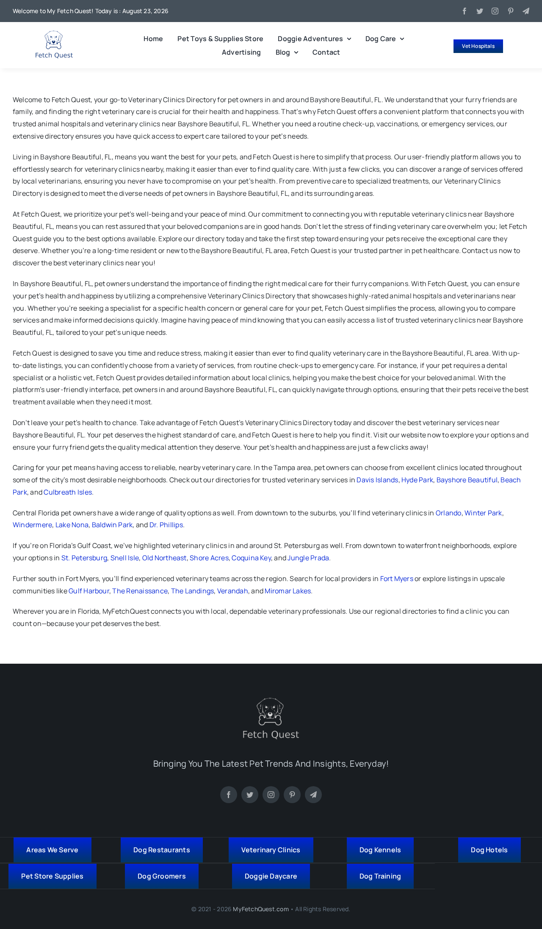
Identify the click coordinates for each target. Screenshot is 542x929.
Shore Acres (209, 557)
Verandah (232, 590)
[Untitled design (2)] (54, 34)
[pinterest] (510, 11)
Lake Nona (71, 524)
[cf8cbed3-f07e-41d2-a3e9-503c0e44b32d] (271, 701)
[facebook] (464, 11)
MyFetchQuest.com (260, 909)
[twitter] (479, 11)
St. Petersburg (84, 557)
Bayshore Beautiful (467, 479)
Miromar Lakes (288, 590)
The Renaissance (140, 590)
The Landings (192, 590)
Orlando (449, 512)
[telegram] (526, 11)
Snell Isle (125, 557)
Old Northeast (164, 557)
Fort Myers (396, 578)
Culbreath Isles (68, 492)
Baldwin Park (112, 524)
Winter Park (483, 512)
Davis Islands (377, 479)
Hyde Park (417, 479)
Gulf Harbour (89, 590)
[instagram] (495, 11)
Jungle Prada (308, 557)
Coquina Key (251, 557)
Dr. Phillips (166, 524)
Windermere (32, 524)
